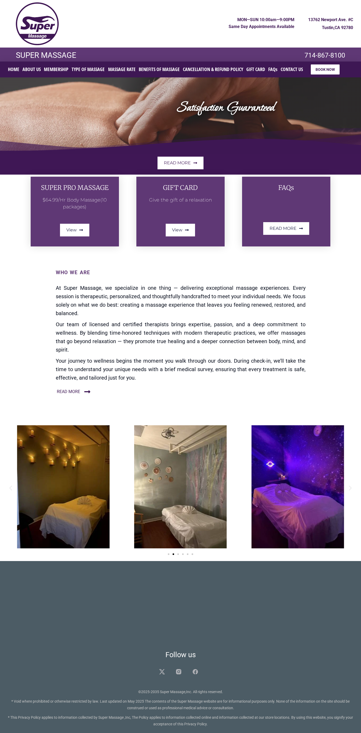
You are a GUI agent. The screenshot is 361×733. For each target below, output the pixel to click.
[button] (10, 487)
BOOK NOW (325, 69)
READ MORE (68, 391)
